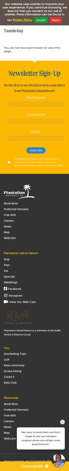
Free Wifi (10, 215)
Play (6, 348)
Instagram (15, 295)
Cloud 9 (9, 377)
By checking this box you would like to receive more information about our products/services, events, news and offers (39, 162)
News (7, 226)
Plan (7, 265)
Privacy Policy (22, 20)
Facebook (14, 289)
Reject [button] (56, 20)
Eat (6, 271)
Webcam (10, 238)
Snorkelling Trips (15, 354)
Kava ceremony (14, 365)
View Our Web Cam (22, 302)
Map (7, 232)
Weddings (10, 282)
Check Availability (32, 466)
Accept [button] (41, 20)
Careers (9, 220)
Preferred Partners (16, 209)
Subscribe (36, 150)
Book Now (11, 203)
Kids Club (10, 382)
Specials (9, 276)
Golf (6, 359)
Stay (7, 259)
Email (35, 132)
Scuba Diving (12, 371)
